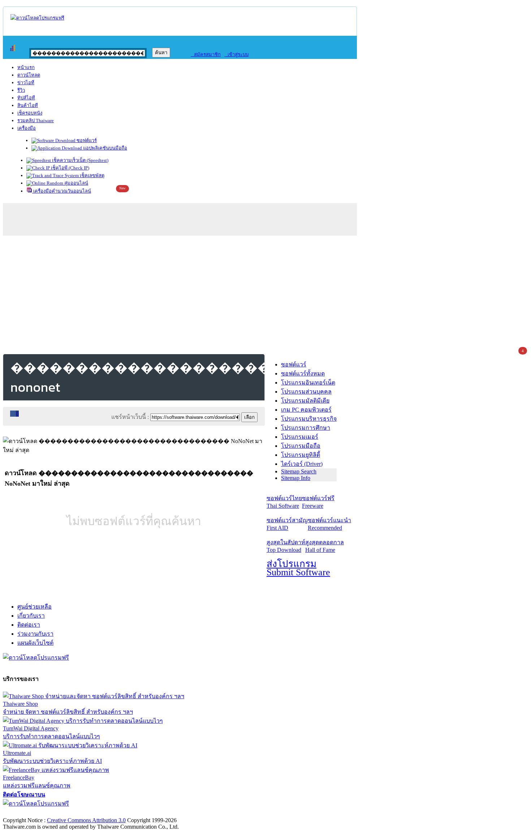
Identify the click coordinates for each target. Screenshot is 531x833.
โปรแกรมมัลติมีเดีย (305, 401)
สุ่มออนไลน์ (75, 183)
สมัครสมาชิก (206, 54)
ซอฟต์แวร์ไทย (284, 502)
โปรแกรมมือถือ (300, 446)
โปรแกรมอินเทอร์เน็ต (308, 382)
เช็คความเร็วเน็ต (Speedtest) (79, 160)
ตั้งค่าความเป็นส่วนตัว (30, 813)
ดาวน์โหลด (28, 75)
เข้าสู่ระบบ (236, 54)
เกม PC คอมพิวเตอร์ (306, 410)
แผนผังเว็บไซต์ (35, 643)
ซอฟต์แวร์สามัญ (287, 524)
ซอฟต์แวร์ (86, 140)
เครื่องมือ (26, 128)
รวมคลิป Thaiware (35, 120)
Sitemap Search (298, 471)
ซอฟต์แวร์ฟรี (318, 502)
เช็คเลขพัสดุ (91, 175)
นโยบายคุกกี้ (149, 813)
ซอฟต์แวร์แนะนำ (329, 524)
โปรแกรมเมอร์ (299, 437)
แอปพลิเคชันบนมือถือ (104, 148)
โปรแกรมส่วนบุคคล (306, 391)
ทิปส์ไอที (26, 97)
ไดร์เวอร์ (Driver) (302, 464)
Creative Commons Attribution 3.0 (86, 820)
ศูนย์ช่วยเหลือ (34, 607)
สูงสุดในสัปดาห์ (286, 546)
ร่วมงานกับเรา (35, 634)
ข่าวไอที (25, 82)
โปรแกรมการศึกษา (305, 428)
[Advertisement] (265, 293)
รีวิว (21, 90)
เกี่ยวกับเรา (31, 616)
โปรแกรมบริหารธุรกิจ (309, 419)
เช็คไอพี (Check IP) (69, 168)
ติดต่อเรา (28, 625)
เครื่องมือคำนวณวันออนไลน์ (61, 191)
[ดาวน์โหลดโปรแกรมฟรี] (37, 18)
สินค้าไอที (27, 105)
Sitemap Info (295, 478)
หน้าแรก (26, 67)
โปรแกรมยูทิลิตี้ (300, 455)
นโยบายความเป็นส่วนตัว (96, 813)
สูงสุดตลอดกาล (324, 546)
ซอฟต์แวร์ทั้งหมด (303, 373)
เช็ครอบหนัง (29, 113)
